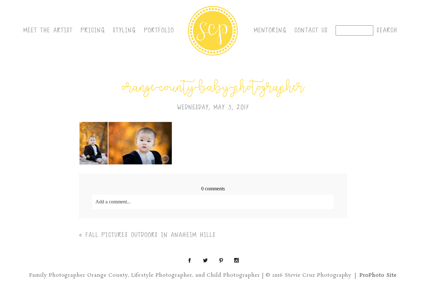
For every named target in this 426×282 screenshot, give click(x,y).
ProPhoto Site (378, 275)
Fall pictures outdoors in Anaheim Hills (150, 235)
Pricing (93, 30)
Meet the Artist (48, 30)
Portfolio (159, 30)
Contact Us (311, 30)
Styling (124, 30)
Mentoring (270, 30)
